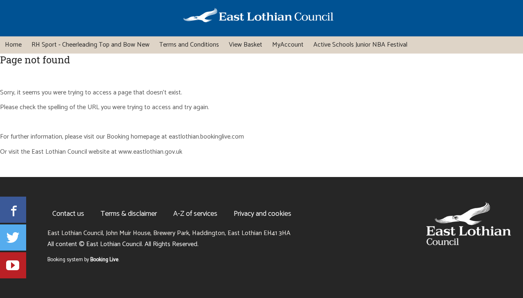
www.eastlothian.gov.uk (150, 152)
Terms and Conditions (189, 44)
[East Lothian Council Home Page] (258, 17)
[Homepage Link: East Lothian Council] (469, 224)
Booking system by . (83, 260)
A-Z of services (195, 214)
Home (13, 44)
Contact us (68, 214)
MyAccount (288, 44)
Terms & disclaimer (129, 214)
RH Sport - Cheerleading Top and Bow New (90, 44)
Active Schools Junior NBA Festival (360, 44)
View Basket (245, 44)
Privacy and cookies (262, 214)
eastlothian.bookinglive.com (206, 137)
